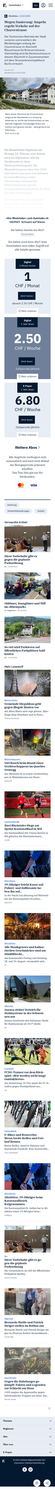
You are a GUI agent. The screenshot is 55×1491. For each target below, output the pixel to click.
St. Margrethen (10, 610)
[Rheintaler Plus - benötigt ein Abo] (5, 16)
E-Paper (7, 1452)
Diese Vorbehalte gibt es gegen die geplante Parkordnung (20, 559)
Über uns (8, 1444)
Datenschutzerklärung (34, 1463)
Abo (36, 5)
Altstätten (13, 16)
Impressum (19, 1463)
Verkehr (41, 511)
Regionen (8, 1428)
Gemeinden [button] (15, 5)
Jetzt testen (26, 295)
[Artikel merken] (36, 1483)
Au (5, 566)
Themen (7, 1420)
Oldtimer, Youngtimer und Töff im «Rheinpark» (25, 605)
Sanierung (12, 505)
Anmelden (27, 234)
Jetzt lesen (27, 361)
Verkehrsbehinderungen (18, 511)
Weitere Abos (26, 447)
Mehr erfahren (29, 310)
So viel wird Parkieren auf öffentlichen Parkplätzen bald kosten (24, 650)
